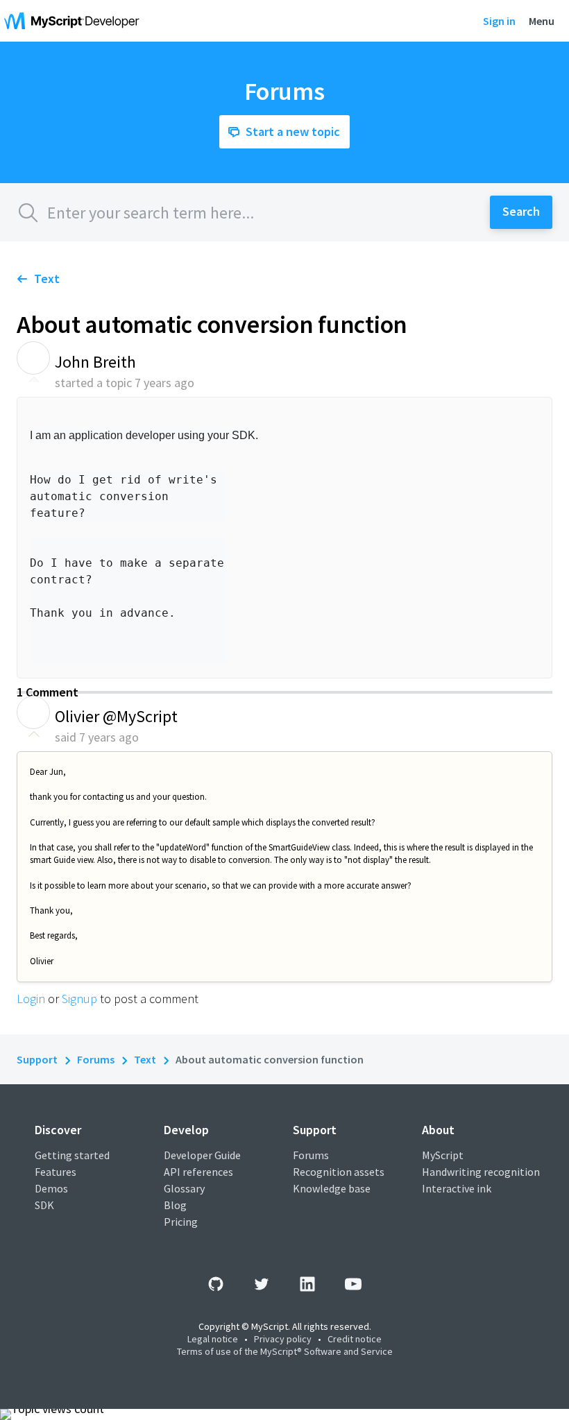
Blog (175, 1205)
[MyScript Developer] (75, 20)
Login (31, 999)
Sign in (499, 21)
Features (55, 1172)
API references (198, 1172)
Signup (79, 999)
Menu (541, 21)
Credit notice (355, 1339)
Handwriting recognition (481, 1172)
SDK (44, 1205)
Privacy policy (283, 1339)
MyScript (443, 1155)
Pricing (181, 1222)
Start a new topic (293, 131)
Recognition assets (338, 1172)
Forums (95, 1059)
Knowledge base (332, 1188)
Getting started (72, 1155)
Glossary (184, 1188)
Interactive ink (456, 1188)
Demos (51, 1188)
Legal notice (212, 1339)
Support (37, 1059)
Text (47, 278)
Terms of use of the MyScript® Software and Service (285, 1351)
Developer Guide (202, 1155)
